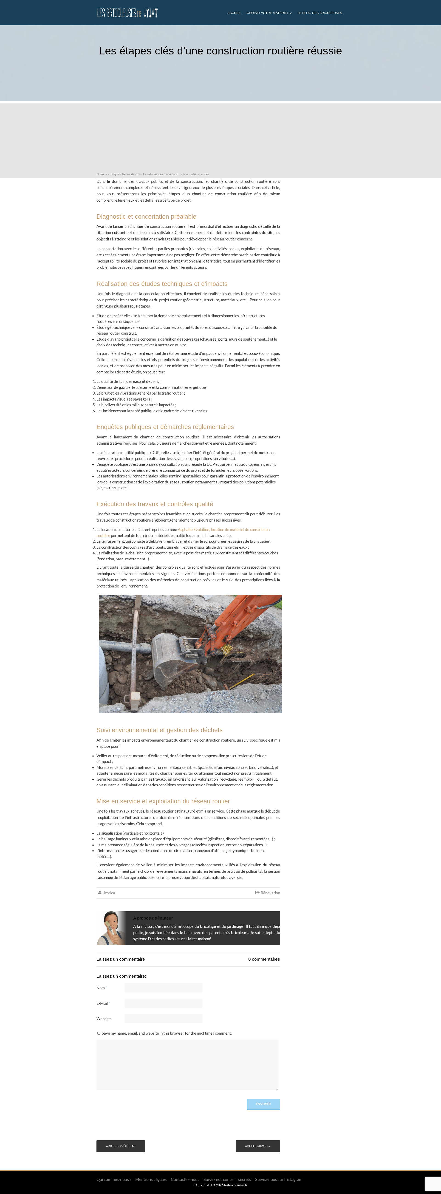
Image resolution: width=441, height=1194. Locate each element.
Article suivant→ (258, 1146)
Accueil (234, 13)
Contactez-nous (185, 1179)
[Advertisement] (220, 135)
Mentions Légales (151, 1179)
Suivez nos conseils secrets (227, 1179)
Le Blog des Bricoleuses (319, 13)
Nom (101, 987)
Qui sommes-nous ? (113, 1179)
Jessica (109, 892)
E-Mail (103, 1003)
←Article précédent (121, 1146)
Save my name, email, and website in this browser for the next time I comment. (167, 1033)
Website (103, 1018)
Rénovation (270, 892)
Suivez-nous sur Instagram (278, 1179)
